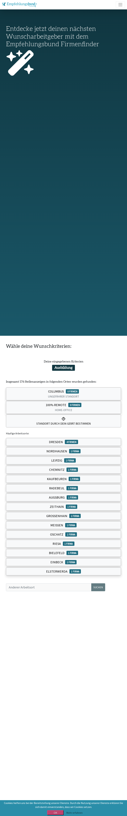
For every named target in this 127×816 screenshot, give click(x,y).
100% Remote (63, 407)
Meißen (62, 525)
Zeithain (63, 507)
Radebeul (62, 488)
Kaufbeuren (63, 479)
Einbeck (62, 562)
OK (55, 812)
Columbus (63, 393)
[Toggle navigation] (120, 4)
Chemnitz (62, 470)
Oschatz (62, 534)
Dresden (62, 442)
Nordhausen (62, 451)
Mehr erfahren (74, 812)
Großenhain (62, 516)
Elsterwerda (62, 571)
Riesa (63, 544)
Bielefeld (62, 553)
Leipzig (62, 460)
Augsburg (63, 497)
